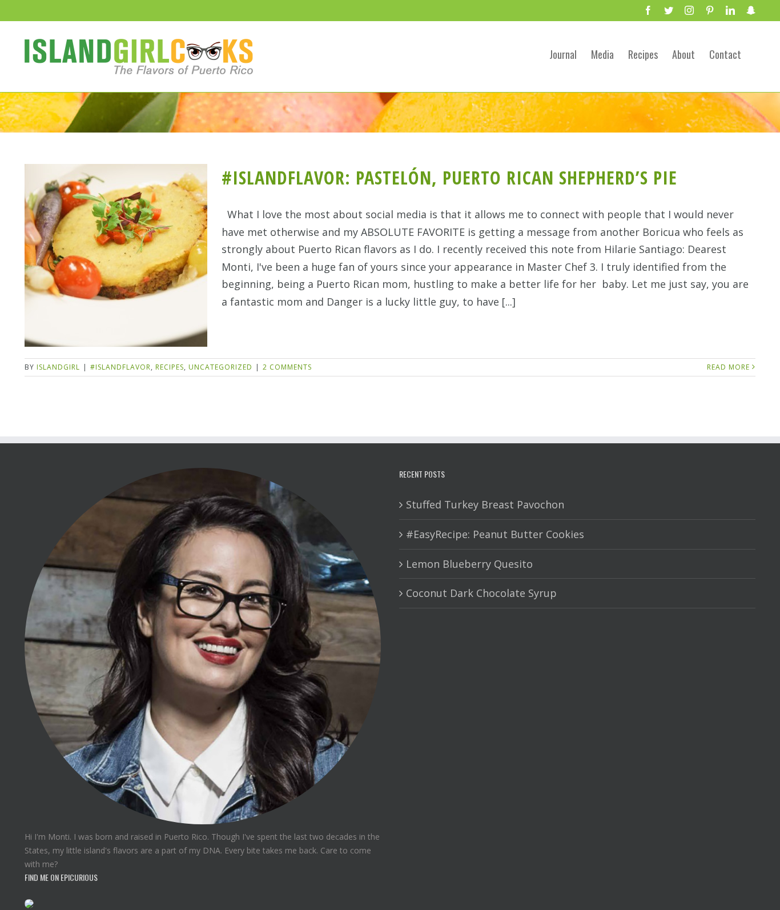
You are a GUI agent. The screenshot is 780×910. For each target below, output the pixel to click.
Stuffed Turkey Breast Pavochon (485, 504)
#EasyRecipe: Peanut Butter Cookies (495, 534)
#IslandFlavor (120, 367)
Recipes (169, 367)
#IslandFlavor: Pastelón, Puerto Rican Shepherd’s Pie (449, 177)
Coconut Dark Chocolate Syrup (481, 593)
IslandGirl (58, 367)
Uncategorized (220, 367)
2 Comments (287, 367)
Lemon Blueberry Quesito (469, 564)
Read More (728, 367)
